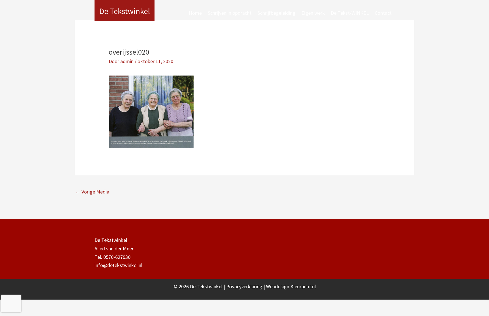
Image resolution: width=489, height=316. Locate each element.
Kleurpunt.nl (303, 286)
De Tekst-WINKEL (350, 13)
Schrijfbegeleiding (276, 13)
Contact (383, 13)
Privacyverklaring (244, 286)
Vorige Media (92, 191)
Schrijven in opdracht (230, 13)
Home (195, 13)
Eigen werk (313, 13)
